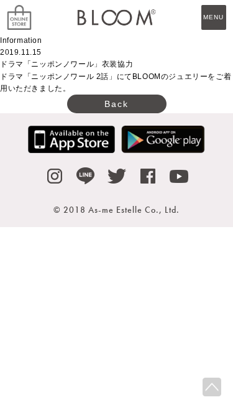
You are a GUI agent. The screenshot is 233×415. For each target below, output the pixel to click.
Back (116, 104)
